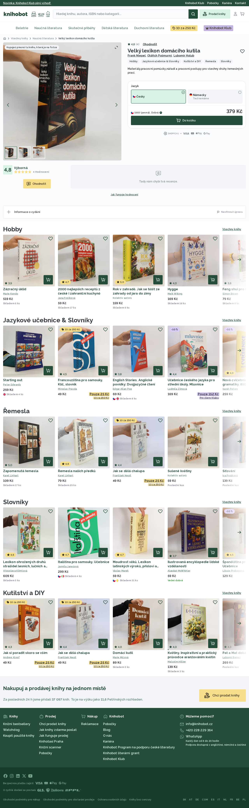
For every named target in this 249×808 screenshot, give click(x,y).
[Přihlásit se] (235, 13)
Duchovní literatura (149, 28)
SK (184, 799)
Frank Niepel (137, 55)
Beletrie (22, 28)
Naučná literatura (48, 28)
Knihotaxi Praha (51, 741)
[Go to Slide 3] (39, 152)
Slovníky (15, 502)
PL (244, 799)
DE (197, 799)
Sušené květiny (180, 471)
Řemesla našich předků (77, 471)
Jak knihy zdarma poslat (58, 730)
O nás (107, 735)
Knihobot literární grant (121, 753)
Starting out (12, 380)
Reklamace (89, 724)
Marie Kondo (10, 293)
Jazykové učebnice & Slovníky (48, 320)
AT (190, 799)
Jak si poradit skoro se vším (25, 653)
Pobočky (45, 753)
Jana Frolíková (66, 298)
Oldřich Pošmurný (159, 55)
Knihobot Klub (114, 759)
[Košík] (242, 13)
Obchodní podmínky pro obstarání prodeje (69, 799)
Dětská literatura (115, 28)
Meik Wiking (175, 293)
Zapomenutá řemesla (20, 471)
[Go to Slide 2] (25, 152)
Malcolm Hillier (177, 661)
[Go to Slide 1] (11, 152)
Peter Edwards (12, 384)
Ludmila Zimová (177, 389)
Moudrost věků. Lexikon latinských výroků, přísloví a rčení (135, 566)
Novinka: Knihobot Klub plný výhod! (27, 3)
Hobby (13, 229)
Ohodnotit (150, 44)
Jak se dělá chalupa (129, 471)
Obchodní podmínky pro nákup (21, 799)
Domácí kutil (123, 653)
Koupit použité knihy (18, 735)
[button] (62, 101)
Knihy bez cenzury (140, 799)
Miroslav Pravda (67, 389)
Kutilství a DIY (24, 592)
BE (238, 799)
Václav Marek (121, 570)
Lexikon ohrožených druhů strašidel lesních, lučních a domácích (24, 566)
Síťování (229, 471)
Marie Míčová (121, 657)
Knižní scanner (50, 747)
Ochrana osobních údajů (112, 799)
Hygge (173, 289)
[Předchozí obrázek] (8, 104)
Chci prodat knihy (52, 724)
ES (212, 799)
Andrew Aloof (11, 657)
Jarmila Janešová (68, 566)
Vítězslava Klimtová (15, 570)
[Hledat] (193, 14)
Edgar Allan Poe (122, 389)
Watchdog (11, 730)
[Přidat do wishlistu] (242, 51)
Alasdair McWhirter (179, 570)
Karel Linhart (10, 475)
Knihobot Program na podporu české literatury (139, 747)
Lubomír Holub (184, 55)
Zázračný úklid (14, 289)
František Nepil (122, 475)
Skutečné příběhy (82, 28)
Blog (106, 730)
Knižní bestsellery (16, 724)
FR (231, 799)
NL (225, 799)
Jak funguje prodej (53, 735)
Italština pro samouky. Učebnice (83, 562)
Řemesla (16, 411)
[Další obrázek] (116, 104)
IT (218, 799)
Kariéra (108, 741)
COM (205, 799)
